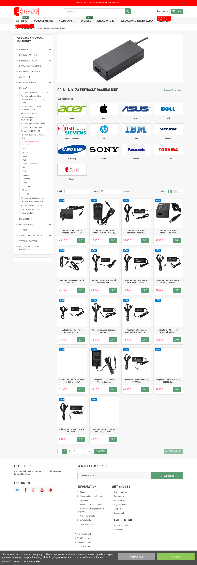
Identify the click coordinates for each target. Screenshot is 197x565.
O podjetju (84, 500)
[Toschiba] (168, 149)
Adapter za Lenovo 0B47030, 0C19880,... (72, 430)
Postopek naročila (87, 516)
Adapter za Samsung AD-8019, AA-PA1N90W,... (136, 281)
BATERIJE (23, 49)
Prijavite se (163, 11)
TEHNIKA (23, 230)
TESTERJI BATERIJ (28, 241)
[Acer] (72, 109)
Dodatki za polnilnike (30, 209)
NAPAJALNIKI (25, 219)
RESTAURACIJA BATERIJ (30, 66)
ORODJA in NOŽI (26, 224)
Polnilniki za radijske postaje (33, 198)
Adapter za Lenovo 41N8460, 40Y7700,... (136, 381)
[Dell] (168, 109)
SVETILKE (86, 19)
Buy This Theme (120, 505)
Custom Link (119, 513)
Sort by (60, 191)
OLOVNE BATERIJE (27, 83)
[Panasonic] (136, 149)
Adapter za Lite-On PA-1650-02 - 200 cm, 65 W (72, 381)
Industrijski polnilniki (29, 113)
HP (23, 167)
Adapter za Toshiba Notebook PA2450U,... (168, 231)
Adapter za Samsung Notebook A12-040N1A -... (136, 331)
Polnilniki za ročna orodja (31, 127)
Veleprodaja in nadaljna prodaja (93, 496)
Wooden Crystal (84, 534)
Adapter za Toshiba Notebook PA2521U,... (136, 231)
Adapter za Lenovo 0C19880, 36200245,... (168, 381)
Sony (24, 182)
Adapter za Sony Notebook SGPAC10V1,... (72, 281)
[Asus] (136, 109)
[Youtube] (42, 490)
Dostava (83, 492)
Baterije (23, 19)
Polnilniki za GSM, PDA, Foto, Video (33, 101)
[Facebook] (25, 490)
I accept (175, 556)
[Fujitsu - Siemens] (72, 129)
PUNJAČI (23, 88)
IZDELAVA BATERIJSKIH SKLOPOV (137, 20)
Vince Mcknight (83, 546)
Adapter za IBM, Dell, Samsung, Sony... (72, 331)
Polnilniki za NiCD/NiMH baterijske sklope (31, 107)
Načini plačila (85, 520)
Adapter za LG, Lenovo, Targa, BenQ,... (104, 381)
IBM (24, 171)
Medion (25, 175)
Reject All (136, 556)
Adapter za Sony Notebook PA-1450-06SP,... (104, 281)
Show (96, 191)
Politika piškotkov (87, 524)
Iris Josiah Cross (121, 525)
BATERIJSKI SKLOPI (28, 61)
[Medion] (168, 129)
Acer (24, 148)
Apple (25, 152)
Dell (24, 160)
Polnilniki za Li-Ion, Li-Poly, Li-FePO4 (33, 136)
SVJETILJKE (24, 77)
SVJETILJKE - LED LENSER (31, 235)
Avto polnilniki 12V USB (30, 131)
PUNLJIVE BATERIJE (28, 55)
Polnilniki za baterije (29, 92)
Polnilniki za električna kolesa (33, 123)
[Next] (89, 451)
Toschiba (26, 190)
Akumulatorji (67, 20)
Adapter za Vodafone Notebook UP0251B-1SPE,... (104, 231)
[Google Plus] (34, 490)
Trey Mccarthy (83, 538)
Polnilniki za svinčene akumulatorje (30, 118)
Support (117, 509)
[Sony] (104, 149)
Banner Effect (119, 500)
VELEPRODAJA (23, 26)
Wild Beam (118, 529)
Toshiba (25, 194)
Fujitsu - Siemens (29, 164)
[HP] (104, 129)
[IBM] (136, 129)
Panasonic (26, 186)
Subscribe (168, 475)
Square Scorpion (84, 542)
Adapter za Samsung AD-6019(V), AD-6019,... (168, 281)
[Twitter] (17, 490)
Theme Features (120, 492)
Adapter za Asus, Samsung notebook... (104, 331)
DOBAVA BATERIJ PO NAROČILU (29, 248)
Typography (119, 496)
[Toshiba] (72, 170)
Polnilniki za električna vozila (33, 202)
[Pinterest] (50, 490)
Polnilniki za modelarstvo (31, 205)
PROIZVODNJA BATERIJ (30, 72)
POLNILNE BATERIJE (43, 20)
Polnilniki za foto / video (31, 96)
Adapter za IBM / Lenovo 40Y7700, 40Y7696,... (104, 430)
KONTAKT (163, 19)
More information (11, 561)
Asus (24, 156)
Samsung (26, 179)
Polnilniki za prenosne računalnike (30, 143)
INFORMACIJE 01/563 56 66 (91, 505)
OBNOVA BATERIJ (105, 20)
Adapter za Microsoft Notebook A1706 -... (168, 331)
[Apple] (104, 109)
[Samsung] (72, 149)
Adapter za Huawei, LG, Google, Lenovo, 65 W (72, 231)
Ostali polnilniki (27, 213)
